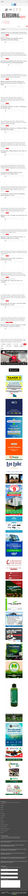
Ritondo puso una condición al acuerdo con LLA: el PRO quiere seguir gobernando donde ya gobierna (14, 862)
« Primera (3, 344)
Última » (22, 346)
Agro (1, 811)
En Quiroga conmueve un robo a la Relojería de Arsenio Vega (13, 107)
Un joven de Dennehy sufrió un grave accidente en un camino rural (11, 173)
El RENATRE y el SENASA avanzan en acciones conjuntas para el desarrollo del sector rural (13, 854)
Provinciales (3, 815)
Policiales (7, 58)
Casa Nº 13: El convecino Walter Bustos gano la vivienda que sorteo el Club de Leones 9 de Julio (14, 841)
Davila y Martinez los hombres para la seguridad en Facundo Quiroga (12, 39)
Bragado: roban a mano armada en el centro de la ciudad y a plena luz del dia (13, 325)
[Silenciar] (23, 363)
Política (2, 807)
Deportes (2, 809)
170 (7, 346)
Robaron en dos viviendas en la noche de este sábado (14, 216)
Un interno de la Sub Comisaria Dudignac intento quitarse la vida (13, 194)
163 (22, 344)
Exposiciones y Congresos (5, 828)
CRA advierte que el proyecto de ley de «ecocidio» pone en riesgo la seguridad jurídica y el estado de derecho (14, 850)
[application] (14, 357)
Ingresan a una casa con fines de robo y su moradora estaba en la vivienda (13, 237)
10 (14, 344)
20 (17, 344)
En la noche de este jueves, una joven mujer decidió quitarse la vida (13, 304)
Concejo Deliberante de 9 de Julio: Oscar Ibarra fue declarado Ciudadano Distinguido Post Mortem (12, 846)
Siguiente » (17, 346)
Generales (2, 803)
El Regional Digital (17, 892)
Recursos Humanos (4, 830)
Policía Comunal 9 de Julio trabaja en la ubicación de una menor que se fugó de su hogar (13, 82)
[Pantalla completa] (25, 363)
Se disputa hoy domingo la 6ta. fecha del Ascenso (10, 837)
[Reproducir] (2, 363)
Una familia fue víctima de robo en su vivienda (11, 281)
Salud (2, 819)
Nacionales (2, 813)
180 (10, 346)
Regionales (11, 322)
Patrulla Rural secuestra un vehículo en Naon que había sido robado (14, 128)
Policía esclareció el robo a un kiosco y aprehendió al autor (12, 259)
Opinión (2, 832)
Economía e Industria (4, 824)
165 (2, 346)
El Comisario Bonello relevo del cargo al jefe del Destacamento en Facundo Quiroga (14, 61)
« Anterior (9, 344)
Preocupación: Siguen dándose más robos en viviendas (13, 151)
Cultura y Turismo (4, 826)
